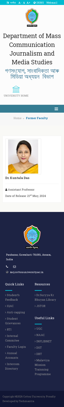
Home (17, 118)
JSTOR (40, 306)
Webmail (51, 2)
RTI (8, 329)
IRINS (40, 2)
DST (39, 347)
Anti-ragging (15, 312)
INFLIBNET (44, 341)
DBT (39, 354)
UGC (39, 328)
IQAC (9, 306)
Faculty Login (16, 346)
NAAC (40, 335)
